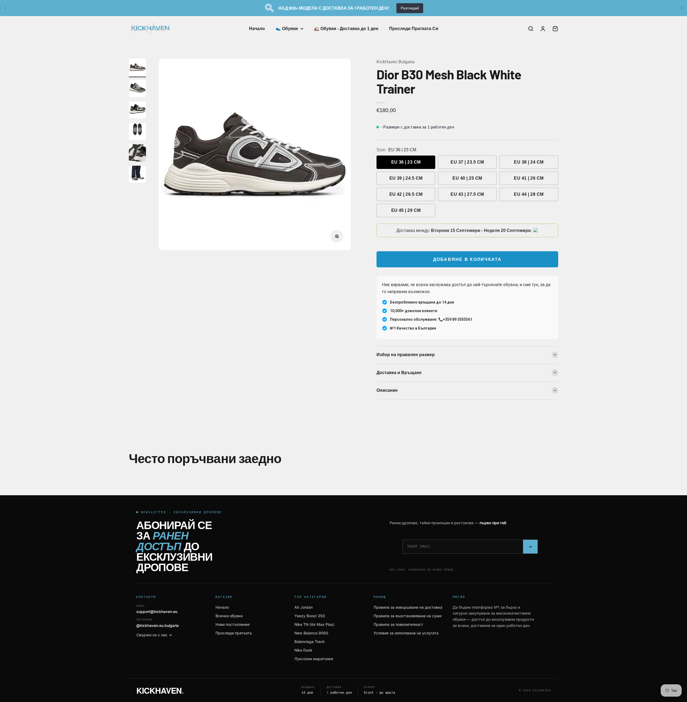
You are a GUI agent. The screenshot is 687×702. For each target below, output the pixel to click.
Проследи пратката (233, 633)
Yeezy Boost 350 (309, 616)
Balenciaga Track (309, 641)
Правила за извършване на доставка (408, 607)
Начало (257, 28)
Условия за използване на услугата (406, 633)
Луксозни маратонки (313, 658)
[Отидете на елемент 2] (137, 89)
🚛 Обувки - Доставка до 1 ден (346, 28)
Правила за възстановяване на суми (407, 616)
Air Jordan (303, 607)
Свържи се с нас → (154, 635)
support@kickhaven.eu (156, 609)
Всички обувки (229, 616)
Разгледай (410, 8)
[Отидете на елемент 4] (137, 132)
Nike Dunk (303, 650)
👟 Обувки (287, 28)
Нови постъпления (232, 624)
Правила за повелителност (398, 624)
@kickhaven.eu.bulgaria (157, 623)
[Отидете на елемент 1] (137, 67)
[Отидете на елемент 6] (137, 175)
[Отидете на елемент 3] (137, 110)
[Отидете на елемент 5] (137, 153)
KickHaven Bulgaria (396, 62)
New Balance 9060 (311, 633)
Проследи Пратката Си (413, 28)
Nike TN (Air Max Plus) (314, 624)
